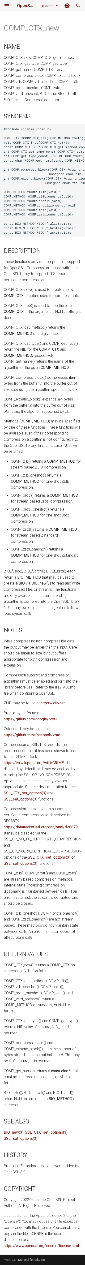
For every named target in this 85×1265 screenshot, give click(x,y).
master (48, 6)
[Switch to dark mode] (67, 5)
